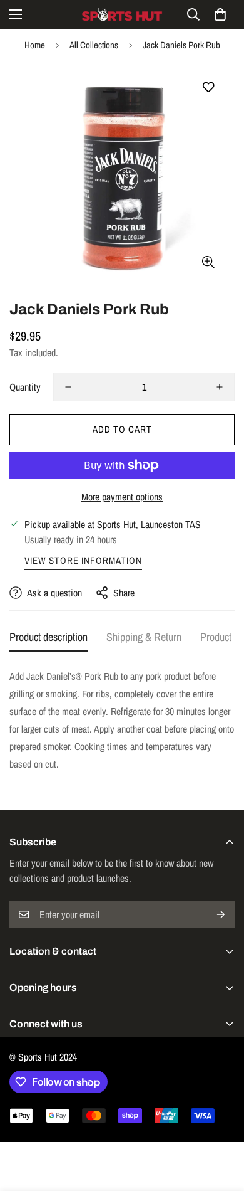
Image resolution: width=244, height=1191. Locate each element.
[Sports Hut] (122, 14)
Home (34, 44)
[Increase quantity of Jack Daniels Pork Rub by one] (219, 387)
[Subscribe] (221, 914)
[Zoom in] (208, 262)
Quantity (25, 387)
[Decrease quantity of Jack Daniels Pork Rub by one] (68, 387)
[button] (220, 14)
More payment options (122, 497)
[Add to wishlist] (208, 87)
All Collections (93, 44)
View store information (83, 560)
